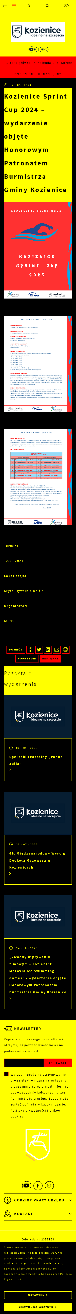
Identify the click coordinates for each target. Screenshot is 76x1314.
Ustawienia (38, 1295)
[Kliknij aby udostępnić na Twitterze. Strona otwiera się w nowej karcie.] (39, 650)
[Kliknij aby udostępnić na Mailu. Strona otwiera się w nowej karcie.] (57, 650)
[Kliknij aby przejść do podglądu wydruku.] (66, 650)
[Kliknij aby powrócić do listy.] (39, 74)
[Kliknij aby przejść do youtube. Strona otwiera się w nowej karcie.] (32, 49)
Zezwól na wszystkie (38, 1307)
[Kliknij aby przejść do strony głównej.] (28, 5)
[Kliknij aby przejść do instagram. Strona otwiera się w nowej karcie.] (45, 49)
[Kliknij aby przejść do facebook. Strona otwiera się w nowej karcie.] (38, 49)
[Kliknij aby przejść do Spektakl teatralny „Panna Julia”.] (38, 716)
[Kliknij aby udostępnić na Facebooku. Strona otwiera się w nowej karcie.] (30, 650)
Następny (52, 74)
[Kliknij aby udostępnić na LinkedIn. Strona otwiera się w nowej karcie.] (48, 650)
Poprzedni (24, 74)
